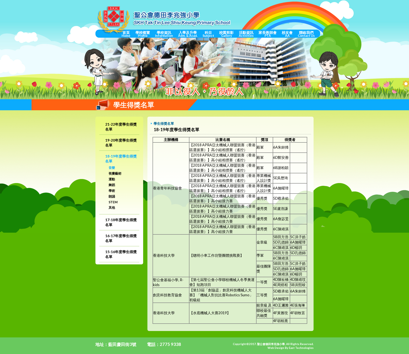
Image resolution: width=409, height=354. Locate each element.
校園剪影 (226, 33)
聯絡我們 (306, 33)
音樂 (112, 167)
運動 (112, 179)
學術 (112, 190)
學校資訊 (164, 33)
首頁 (126, 33)
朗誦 (112, 196)
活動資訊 (246, 33)
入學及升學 (187, 33)
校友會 (287, 33)
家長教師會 (268, 33)
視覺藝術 (115, 173)
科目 (208, 33)
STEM (113, 202)
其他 (112, 207)
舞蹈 (112, 185)
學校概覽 (142, 33)
